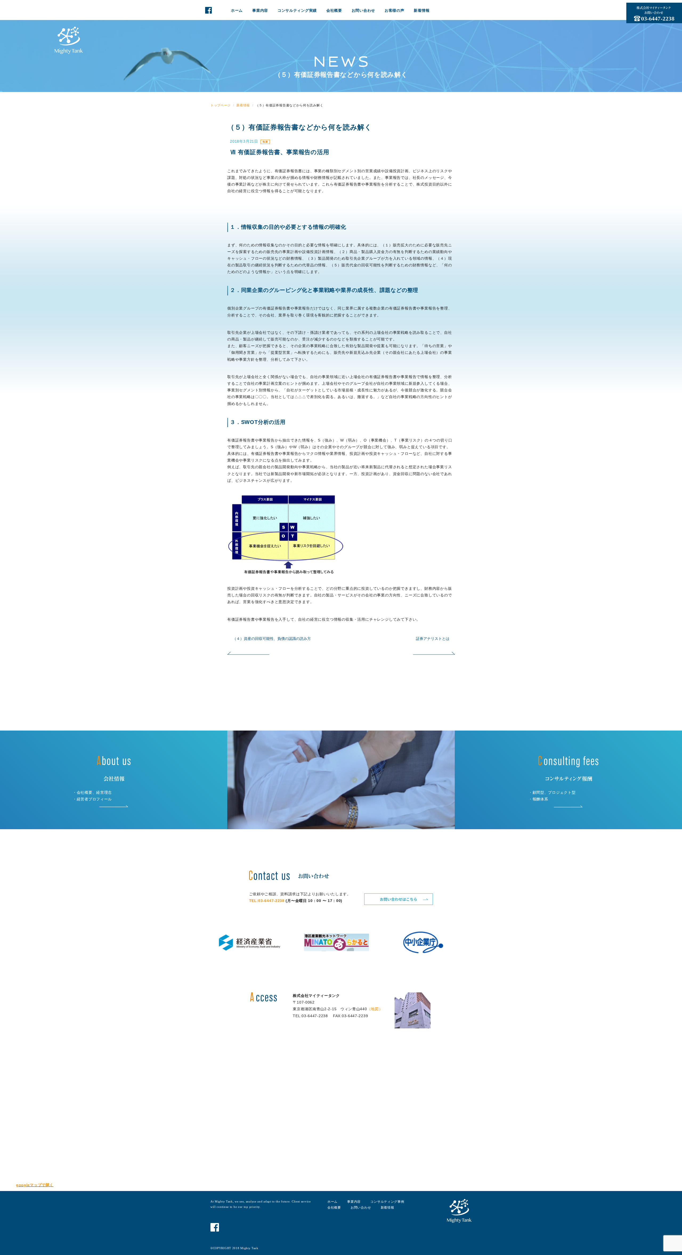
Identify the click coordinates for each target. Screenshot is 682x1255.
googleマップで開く (34, 1185)
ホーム (237, 10)
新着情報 (421, 10)
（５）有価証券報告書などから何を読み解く (299, 127)
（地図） (375, 1009)
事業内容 (260, 10)
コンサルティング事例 (387, 1202)
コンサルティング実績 (297, 10)
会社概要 (334, 10)
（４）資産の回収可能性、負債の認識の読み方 (272, 638)
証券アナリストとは (432, 638)
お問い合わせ (363, 10)
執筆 (265, 142)
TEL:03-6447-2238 (267, 901)
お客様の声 (394, 10)
